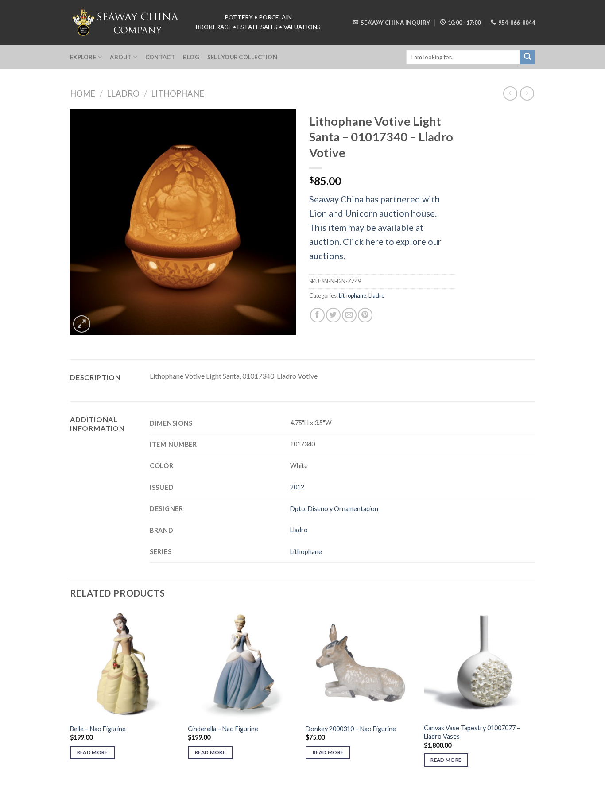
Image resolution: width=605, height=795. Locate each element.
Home (82, 93)
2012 (297, 487)
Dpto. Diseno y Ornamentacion (334, 508)
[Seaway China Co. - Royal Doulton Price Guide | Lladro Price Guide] (126, 22)
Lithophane (177, 93)
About (120, 57)
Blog (191, 57)
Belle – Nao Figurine (98, 729)
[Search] (527, 57)
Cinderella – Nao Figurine (223, 729)
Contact (160, 57)
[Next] (532, 696)
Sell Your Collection (242, 57)
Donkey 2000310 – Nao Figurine (351, 729)
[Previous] (70, 696)
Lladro (123, 93)
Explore (83, 57)
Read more (92, 752)
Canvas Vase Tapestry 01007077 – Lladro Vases (472, 732)
